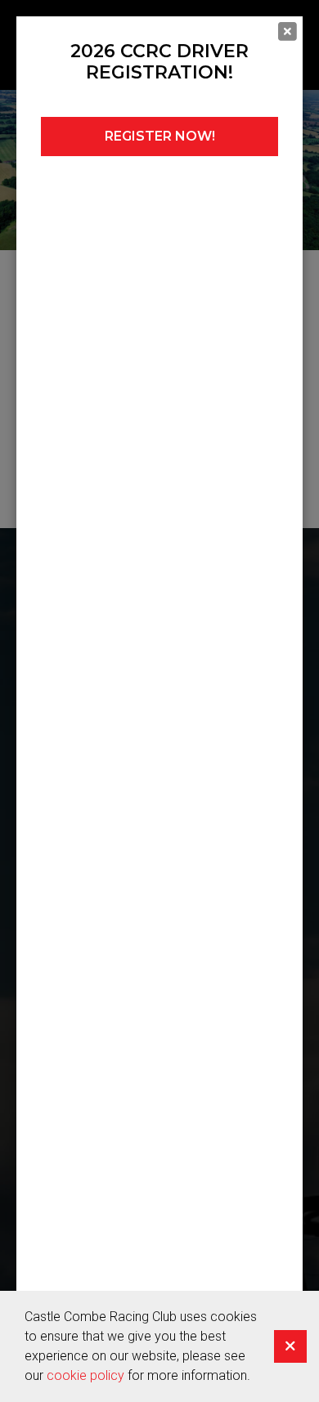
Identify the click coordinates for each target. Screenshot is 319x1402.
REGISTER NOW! (160, 136)
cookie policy (85, 1375)
